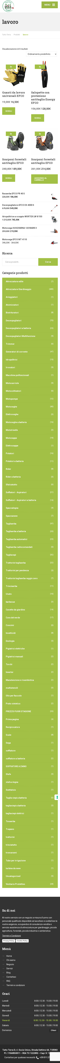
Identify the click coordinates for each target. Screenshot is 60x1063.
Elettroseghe (12, 414)
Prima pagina (12, 719)
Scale (8, 735)
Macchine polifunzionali (17, 375)
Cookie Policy (22, 941)
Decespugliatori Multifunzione (20, 336)
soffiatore (10, 750)
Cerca (48, 262)
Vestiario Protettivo (15, 884)
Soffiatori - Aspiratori (16, 492)
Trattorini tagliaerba (16, 563)
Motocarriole (12, 383)
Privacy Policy (8, 941)
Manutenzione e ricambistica (20, 680)
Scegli (8, 111)
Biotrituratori (12, 312)
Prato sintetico (13, 703)
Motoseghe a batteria (16, 422)
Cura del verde (13, 617)
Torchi (9, 664)
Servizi (9, 968)
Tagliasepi (11, 555)
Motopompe (12, 399)
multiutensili (12, 688)
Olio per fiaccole (14, 696)
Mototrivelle (12, 430)
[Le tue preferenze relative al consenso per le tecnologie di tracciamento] (57, 797)
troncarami (11, 852)
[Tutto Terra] (16, 6)
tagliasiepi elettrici (15, 813)
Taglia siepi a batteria (16, 798)
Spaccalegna (12, 508)
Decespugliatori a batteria (18, 328)
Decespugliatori (13, 320)
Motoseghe (11, 407)
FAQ (8, 981)
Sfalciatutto (11, 484)
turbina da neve (13, 868)
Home (9, 956)
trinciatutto (11, 845)
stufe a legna (12, 782)
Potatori (10, 453)
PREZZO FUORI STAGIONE (18, 711)
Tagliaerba (11, 524)
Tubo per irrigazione (16, 860)
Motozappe (11, 438)
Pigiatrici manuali (14, 656)
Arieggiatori (12, 297)
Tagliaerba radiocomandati (19, 547)
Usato (9, 594)
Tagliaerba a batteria (16, 531)
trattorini (10, 837)
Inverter (9, 672)
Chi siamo (10, 960)
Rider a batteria (13, 477)
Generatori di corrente (17, 352)
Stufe (8, 774)
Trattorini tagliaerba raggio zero (22, 578)
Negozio (10, 964)
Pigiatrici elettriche (15, 648)
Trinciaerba (11, 586)
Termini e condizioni (15, 985)
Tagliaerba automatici (16, 539)
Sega (8, 743)
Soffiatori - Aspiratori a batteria (21, 500)
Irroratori (10, 367)
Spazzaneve (11, 516)
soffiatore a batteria (15, 758)
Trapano (10, 829)
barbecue (10, 602)
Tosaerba (10, 821)
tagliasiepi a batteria (16, 805)
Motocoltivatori (13, 391)
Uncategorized (13, 876)
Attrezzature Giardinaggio (18, 289)
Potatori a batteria (15, 461)
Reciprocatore (13, 727)
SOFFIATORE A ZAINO (16, 766)
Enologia (10, 641)
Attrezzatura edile (14, 281)
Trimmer (10, 344)
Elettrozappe (12, 445)
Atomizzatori (12, 305)
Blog (8, 972)
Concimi (10, 625)
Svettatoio (11, 790)
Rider (8, 469)
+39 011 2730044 (47, 1057)
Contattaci (11, 977)
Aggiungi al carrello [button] (40, 179)
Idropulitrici (11, 359)
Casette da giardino (15, 610)
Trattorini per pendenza (17, 570)
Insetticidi (11, 633)
